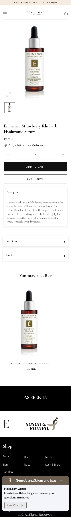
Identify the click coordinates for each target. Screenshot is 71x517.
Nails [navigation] (27, 464)
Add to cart (35, 167)
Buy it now (35, 179)
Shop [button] (7, 446)
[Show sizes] (52, 354)
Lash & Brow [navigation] (52, 464)
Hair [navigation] (26, 457)
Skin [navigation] (5, 464)
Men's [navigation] (48, 457)
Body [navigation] (6, 456)
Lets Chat (13, 505)
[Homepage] (35, 14)
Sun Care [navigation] (8, 472)
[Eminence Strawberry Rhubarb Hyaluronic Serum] (30, 322)
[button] (5, 13)
